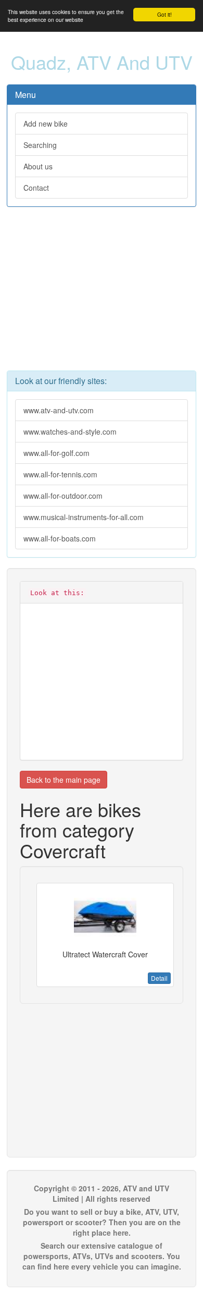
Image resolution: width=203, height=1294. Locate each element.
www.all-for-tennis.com (60, 474)
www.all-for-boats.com (59, 538)
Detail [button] (159, 977)
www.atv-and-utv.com (58, 410)
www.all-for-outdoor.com (63, 495)
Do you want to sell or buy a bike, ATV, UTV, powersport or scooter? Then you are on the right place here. (102, 1222)
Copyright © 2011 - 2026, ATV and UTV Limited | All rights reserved (101, 1193)
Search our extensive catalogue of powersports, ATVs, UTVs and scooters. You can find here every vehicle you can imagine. (101, 1256)
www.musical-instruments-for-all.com (83, 517)
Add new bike (45, 123)
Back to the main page (63, 779)
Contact (36, 187)
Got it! (164, 14)
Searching (40, 145)
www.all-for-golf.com (56, 453)
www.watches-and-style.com (70, 431)
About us (38, 166)
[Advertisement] (101, 294)
